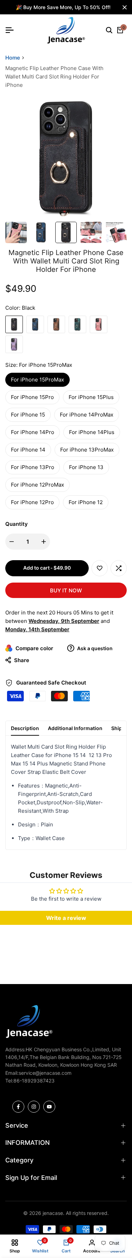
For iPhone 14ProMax (86, 414)
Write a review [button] (66, 917)
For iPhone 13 (86, 467)
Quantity (16, 524)
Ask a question (94, 648)
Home (12, 57)
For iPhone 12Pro (32, 502)
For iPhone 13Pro (32, 467)
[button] (100, 568)
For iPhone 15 (28, 414)
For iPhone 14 (28, 449)
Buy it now (66, 590)
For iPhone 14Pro (32, 432)
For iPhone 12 (86, 502)
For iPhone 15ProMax (37, 379)
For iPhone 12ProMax (37, 484)
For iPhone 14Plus (91, 432)
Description (25, 728)
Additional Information (75, 728)
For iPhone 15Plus (91, 397)
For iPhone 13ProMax (87, 449)
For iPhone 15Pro (32, 397)
